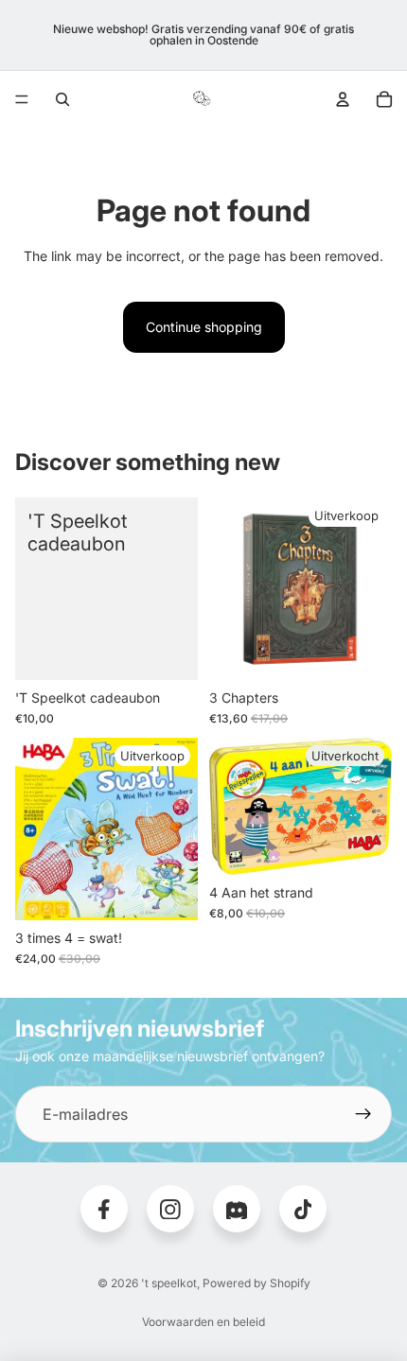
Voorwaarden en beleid (203, 1322)
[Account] (342, 99)
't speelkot (169, 1283)
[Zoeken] (62, 99)
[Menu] (22, 99)
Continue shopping (204, 327)
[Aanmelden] (363, 1114)
